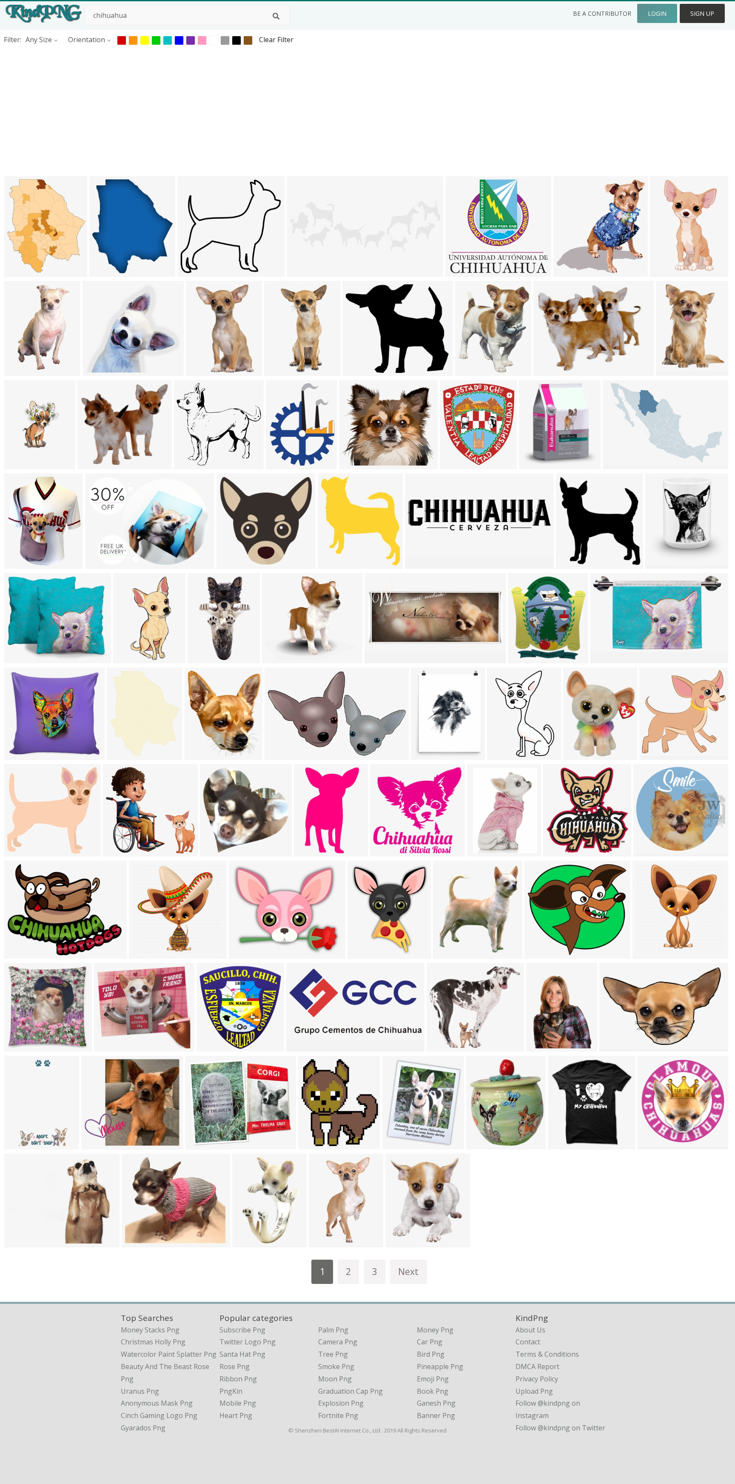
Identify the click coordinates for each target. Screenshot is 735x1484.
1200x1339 (527, 658)
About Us (530, 1330)
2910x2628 (545, 1046)
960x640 (471, 371)
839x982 (363, 953)
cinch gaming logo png (159, 1415)
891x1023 (457, 464)
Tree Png (333, 1354)
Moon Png (335, 1379)
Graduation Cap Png (350, 1391)
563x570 (212, 1046)
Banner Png (436, 1415)
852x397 (380, 658)
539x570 (569, 271)
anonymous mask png (157, 1403)
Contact (528, 1341)
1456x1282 (113, 1046)
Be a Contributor (602, 13)
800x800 (20, 1046)
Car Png (429, 1341)
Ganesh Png (436, 1403)
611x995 (20, 371)
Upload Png (534, 1391)
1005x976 (387, 851)
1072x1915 (24, 1144)
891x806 (442, 1046)
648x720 (482, 1144)
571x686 (398, 1144)
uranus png (140, 1391)
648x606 (98, 371)
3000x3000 (619, 1046)
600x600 (549, 371)
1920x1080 (562, 851)
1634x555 (304, 271)
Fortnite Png (338, 1415)
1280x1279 (24, 658)
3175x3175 (207, 658)
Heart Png (235, 1415)
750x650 (278, 658)
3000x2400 (24, 851)
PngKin (230, 1391)
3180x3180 (251, 1242)
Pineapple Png (440, 1366)
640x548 (137, 1242)
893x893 (653, 1144)
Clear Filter (276, 39)
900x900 (119, 851)
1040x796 (450, 953)
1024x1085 (132, 658)
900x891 (672, 371)
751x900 (579, 755)
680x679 (503, 755)
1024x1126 (405, 1242)
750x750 (310, 851)
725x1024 (22, 464)
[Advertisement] (255, 110)
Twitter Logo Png (247, 1341)
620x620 (122, 755)
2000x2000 (465, 271)
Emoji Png (433, 1379)
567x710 (202, 371)
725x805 (661, 563)
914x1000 (281, 371)
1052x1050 (486, 851)
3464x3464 (653, 851)
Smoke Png (336, 1366)
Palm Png (333, 1330)
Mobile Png (237, 1403)
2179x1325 (284, 755)
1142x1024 (24, 271)
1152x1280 (337, 563)
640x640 (572, 563)
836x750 (355, 464)
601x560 (193, 271)
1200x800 (202, 1144)
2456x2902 (204, 755)
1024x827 (22, 1242)
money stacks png (150, 1330)
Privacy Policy (537, 1379)
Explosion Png (341, 1403)
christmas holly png (153, 1341)
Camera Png (337, 1341)
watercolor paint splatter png (169, 1354)
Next (408, 1271)
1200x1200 (285, 464)
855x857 (216, 851)
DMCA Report (537, 1366)
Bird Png (430, 1354)
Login (657, 13)
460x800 (666, 271)
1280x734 (608, 658)
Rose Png (234, 1366)
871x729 (244, 953)
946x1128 (536, 464)
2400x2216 (544, 953)
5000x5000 (148, 953)
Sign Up (702, 13)
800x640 (20, 953)
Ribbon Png (238, 1379)
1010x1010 (567, 1144)
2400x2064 (362, 371)
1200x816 (620, 464)
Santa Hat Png (242, 1354)
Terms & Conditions (547, 1354)
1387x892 (98, 1144)
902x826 (20, 755)
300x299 (655, 755)
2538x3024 (24, 563)
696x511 (101, 563)
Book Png (432, 1391)
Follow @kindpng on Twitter (560, 1427)
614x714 (105, 271)
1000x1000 (430, 755)
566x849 (324, 1242)
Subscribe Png (242, 1330)
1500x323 (422, 563)
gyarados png (143, 1427)
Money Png (435, 1330)
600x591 (190, 464)
